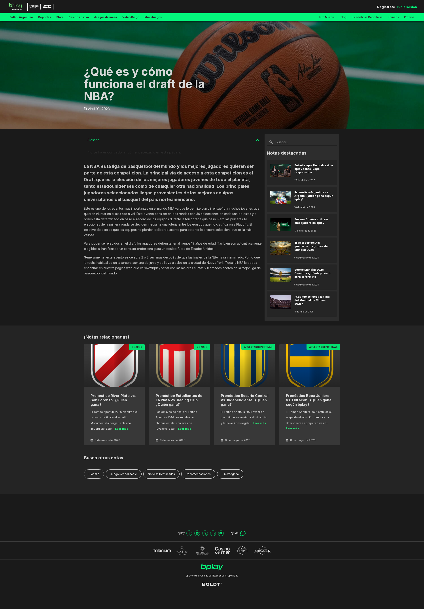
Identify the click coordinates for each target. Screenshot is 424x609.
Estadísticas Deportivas (367, 17)
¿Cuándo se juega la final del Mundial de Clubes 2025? (312, 300)
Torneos (393, 17)
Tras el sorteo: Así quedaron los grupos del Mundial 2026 (311, 246)
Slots (59, 17)
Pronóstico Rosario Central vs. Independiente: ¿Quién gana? (244, 400)
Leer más (121, 428)
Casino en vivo (78, 17)
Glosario (94, 474)
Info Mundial (327, 17)
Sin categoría (230, 474)
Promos (409, 17)
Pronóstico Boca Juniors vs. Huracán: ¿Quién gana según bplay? (308, 400)
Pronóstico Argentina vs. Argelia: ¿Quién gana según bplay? (313, 196)
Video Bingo (130, 17)
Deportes (44, 17)
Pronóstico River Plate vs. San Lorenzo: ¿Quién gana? (113, 400)
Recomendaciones (198, 474)
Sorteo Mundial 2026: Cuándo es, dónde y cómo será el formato (312, 273)
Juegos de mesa (105, 17)
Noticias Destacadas (161, 474)
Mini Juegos (153, 17)
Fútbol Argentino (21, 17)
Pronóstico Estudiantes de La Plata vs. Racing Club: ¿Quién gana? (179, 400)
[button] (257, 140)
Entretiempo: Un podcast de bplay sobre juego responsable (313, 169)
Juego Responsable (123, 474)
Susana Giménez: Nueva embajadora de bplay (311, 221)
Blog (343, 17)
